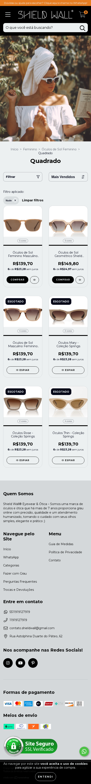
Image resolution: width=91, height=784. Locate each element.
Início (14, 149)
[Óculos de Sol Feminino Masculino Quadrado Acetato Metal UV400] (34, 280)
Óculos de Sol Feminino (59, 149)
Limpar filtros (32, 200)
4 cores (22, 331)
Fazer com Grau (15, 573)
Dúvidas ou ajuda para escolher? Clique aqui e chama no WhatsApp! (45, 2)
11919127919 (18, 620)
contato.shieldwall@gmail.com (32, 628)
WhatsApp (11, 557)
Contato (55, 560)
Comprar (18, 279)
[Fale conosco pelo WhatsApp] (84, 751)
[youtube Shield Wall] (20, 663)
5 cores (22, 240)
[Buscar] (82, 28)
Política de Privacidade (65, 552)
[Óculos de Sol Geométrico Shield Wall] (80, 280)
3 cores (68, 240)
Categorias (11, 565)
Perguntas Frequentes (20, 582)
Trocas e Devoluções (18, 590)
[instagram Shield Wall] (8, 663)
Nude (9, 200)
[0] (82, 15)
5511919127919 (20, 612)
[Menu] (8, 14)
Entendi (45, 776)
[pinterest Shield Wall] (33, 663)
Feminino (30, 149)
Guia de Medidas (61, 544)
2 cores (68, 331)
